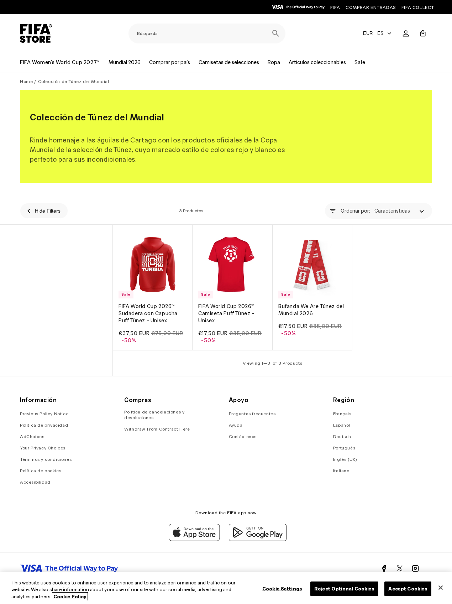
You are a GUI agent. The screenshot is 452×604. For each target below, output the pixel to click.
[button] (423, 33)
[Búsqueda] (275, 33)
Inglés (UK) (345, 459)
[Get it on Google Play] (258, 539)
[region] (226, 588)
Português (344, 448)
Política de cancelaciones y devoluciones (154, 415)
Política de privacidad (44, 425)
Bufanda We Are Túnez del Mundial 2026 (311, 310)
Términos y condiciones (46, 459)
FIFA (335, 7)
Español (341, 425)
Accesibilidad (35, 482)
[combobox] (206, 33)
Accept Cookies (407, 588)
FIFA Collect (417, 7)
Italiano (341, 471)
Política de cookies (40, 471)
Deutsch (342, 436)
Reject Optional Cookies (344, 588)
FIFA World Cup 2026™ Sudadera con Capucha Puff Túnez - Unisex (148, 313)
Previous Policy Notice (44, 414)
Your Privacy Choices (42, 448)
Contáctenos (243, 436)
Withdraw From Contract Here (157, 429)
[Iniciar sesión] (406, 33)
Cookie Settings (282, 588)
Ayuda (236, 425)
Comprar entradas (371, 7)
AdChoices (32, 436)
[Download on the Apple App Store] (194, 539)
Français (342, 414)
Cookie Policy (69, 597)
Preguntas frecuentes (252, 414)
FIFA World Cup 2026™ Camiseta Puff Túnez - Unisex (226, 313)
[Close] (440, 587)
